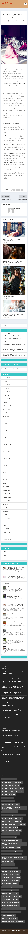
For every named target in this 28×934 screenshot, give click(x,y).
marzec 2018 (6, 479)
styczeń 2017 (6, 528)
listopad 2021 (6, 430)
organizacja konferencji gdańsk (11, 847)
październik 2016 (7, 539)
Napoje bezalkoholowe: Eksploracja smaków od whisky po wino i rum (12, 261)
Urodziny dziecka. (8, 126)
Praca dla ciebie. (5, 761)
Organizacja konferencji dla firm (11, 840)
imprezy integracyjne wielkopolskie (12, 818)
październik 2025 (7, 395)
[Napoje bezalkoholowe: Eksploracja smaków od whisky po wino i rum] (14, 251)
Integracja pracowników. (7, 757)
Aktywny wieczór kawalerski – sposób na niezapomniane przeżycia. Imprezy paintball (12, 677)
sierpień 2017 (6, 504)
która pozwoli (21, 83)
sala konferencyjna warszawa (10, 874)
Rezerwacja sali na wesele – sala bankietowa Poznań (16, 567)
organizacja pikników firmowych (11, 854)
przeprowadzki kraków (8, 583)
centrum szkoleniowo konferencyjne (12, 791)
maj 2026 (5, 381)
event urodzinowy (7, 798)
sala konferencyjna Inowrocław (11, 871)
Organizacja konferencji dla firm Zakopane (11, 844)
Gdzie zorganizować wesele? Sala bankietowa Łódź (12, 682)
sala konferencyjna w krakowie (11, 877)
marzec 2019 (6, 462)
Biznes (4, 551)
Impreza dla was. (5, 764)
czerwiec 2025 (6, 398)
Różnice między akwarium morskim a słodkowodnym (14, 587)
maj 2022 (5, 423)
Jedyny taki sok (11, 614)
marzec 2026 (6, 388)
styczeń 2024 (6, 413)
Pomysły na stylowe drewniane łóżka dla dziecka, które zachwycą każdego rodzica (14, 606)
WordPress (14, 932)
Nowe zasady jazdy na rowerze (15, 639)
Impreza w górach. (6, 702)
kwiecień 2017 (6, 518)
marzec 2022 (6, 427)
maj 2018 (5, 472)
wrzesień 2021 (6, 434)
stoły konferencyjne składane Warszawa (13, 909)
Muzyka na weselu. (9, 172)
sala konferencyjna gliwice (10, 868)
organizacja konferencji (9, 837)
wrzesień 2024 (6, 409)
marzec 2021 (6, 441)
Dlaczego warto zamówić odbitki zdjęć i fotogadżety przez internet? (13, 315)
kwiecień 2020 (6, 451)
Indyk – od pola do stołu (14, 576)
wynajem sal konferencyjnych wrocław (13, 921)
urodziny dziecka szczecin (9, 918)
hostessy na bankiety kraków (10, 804)
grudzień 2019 (6, 458)
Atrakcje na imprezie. (8, 296)
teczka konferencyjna (8, 915)
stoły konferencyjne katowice (11, 902)
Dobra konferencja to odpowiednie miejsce (12, 742)
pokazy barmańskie (7, 861)
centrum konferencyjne (9, 779)
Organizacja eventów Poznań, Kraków (10, 739)
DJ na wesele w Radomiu (8, 794)
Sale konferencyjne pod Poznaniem (12, 887)
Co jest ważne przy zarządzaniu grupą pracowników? (15, 630)
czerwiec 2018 (6, 469)
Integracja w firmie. (9, 144)
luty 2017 (5, 525)
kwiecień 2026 (6, 384)
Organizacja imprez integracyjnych (10, 714)
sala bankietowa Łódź (8, 865)
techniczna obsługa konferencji (11, 912)
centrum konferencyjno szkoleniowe (12, 788)
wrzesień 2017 (6, 500)
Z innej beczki (6, 558)
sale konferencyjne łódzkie (10, 899)
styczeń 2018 (6, 486)
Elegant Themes (16, 930)
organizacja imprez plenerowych (11, 830)
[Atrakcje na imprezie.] (14, 280)
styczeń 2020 (6, 455)
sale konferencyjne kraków (10, 883)
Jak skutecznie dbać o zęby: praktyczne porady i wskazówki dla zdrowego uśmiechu (14, 350)
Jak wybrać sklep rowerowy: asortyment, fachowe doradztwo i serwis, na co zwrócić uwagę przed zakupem (13, 340)
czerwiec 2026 (6, 377)
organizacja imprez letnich (10, 827)
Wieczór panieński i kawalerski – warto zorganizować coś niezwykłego (15, 596)
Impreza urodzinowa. (9, 135)
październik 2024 (7, 405)
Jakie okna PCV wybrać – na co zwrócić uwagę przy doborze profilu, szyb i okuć (13, 334)
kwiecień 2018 (6, 476)
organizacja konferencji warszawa (12, 851)
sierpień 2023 (6, 416)
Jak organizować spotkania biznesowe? (11, 754)
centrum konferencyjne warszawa (12, 782)
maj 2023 (5, 420)
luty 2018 (5, 483)
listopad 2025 (6, 391)
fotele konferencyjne (8, 801)
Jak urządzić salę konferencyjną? (9, 735)
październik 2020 (7, 444)
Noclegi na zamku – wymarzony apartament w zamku (11, 240)
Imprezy (9, 21)
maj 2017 (5, 514)
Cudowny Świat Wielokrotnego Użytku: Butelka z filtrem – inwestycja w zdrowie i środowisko (13, 709)
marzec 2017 (6, 521)
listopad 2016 (6, 536)
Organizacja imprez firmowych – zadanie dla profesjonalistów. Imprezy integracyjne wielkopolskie (12, 688)
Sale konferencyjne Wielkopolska (11, 896)
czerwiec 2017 (6, 511)
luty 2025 (5, 402)
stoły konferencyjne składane (11, 905)
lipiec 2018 (5, 465)
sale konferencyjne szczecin (10, 890)
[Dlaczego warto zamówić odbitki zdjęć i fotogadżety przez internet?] (14, 306)
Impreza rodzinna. (8, 162)
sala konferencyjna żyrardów (10, 880)
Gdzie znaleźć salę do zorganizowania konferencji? (11, 731)
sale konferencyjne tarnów (10, 893)
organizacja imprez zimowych (10, 834)
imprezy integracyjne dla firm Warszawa (13, 815)
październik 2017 (7, 497)
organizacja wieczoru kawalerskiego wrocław (12, 858)
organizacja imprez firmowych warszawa (13, 824)
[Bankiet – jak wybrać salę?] (14, 44)
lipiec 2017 (5, 507)
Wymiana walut (5, 750)
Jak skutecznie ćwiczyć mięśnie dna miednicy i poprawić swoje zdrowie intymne (14, 355)
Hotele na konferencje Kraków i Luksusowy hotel (11, 808)
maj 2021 (5, 437)
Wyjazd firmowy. (5, 668)
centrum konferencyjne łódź (10, 785)
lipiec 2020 (5, 448)
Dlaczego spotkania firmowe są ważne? (15, 647)
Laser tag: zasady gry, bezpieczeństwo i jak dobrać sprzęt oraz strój (14, 345)
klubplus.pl (13, 20)
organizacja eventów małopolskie (12, 821)
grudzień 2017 (6, 490)
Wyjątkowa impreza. (9, 153)
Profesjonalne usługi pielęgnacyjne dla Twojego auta (13, 746)
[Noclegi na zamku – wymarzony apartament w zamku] (14, 229)
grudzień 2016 (6, 532)
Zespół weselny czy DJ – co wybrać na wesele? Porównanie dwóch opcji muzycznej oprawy (12, 698)
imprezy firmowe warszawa (9, 812)
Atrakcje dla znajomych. (7, 705)
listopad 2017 (6, 493)
